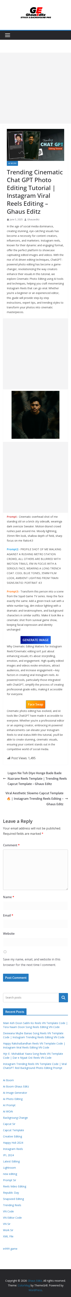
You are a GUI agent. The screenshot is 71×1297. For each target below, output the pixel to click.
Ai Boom (8, 1080)
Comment (11, 845)
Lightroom (9, 1167)
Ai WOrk (12, 163)
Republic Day (11, 1192)
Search (63, 997)
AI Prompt (9, 1105)
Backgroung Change (15, 1117)
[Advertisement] (35, 88)
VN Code (8, 1211)
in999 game (10, 1248)
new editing (10, 1174)
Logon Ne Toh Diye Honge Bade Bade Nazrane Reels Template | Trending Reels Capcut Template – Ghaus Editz (37, 778)
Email (8, 915)
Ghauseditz (33, 219)
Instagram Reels (13, 1149)
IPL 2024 (8, 1155)
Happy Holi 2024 (13, 1142)
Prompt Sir (9, 1180)
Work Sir (8, 1230)
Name (8, 897)
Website (9, 933)
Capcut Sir (9, 1124)
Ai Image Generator (15, 1092)
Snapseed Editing (13, 1199)
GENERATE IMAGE (36, 640)
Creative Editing (12, 1136)
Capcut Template (13, 1130)
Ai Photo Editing (13, 1099)
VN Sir (6, 1224)
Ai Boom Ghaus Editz (16, 1086)
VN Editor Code (12, 1217)
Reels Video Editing (14, 1186)
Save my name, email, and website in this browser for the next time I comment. (31, 962)
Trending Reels (12, 1205)
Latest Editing (11, 1161)
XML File (8, 1236)
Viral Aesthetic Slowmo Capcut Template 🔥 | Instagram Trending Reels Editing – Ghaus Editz (34, 798)
